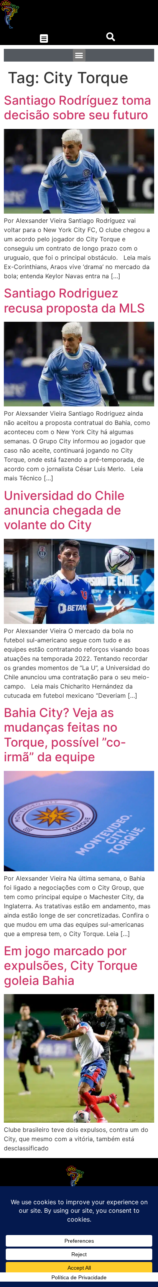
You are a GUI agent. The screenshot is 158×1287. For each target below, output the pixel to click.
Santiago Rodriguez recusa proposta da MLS (74, 300)
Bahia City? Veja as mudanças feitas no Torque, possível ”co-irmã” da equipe (65, 734)
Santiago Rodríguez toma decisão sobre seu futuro (77, 107)
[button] (44, 38)
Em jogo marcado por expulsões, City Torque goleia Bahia (71, 965)
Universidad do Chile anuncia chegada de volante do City (64, 510)
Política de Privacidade (79, 1277)
